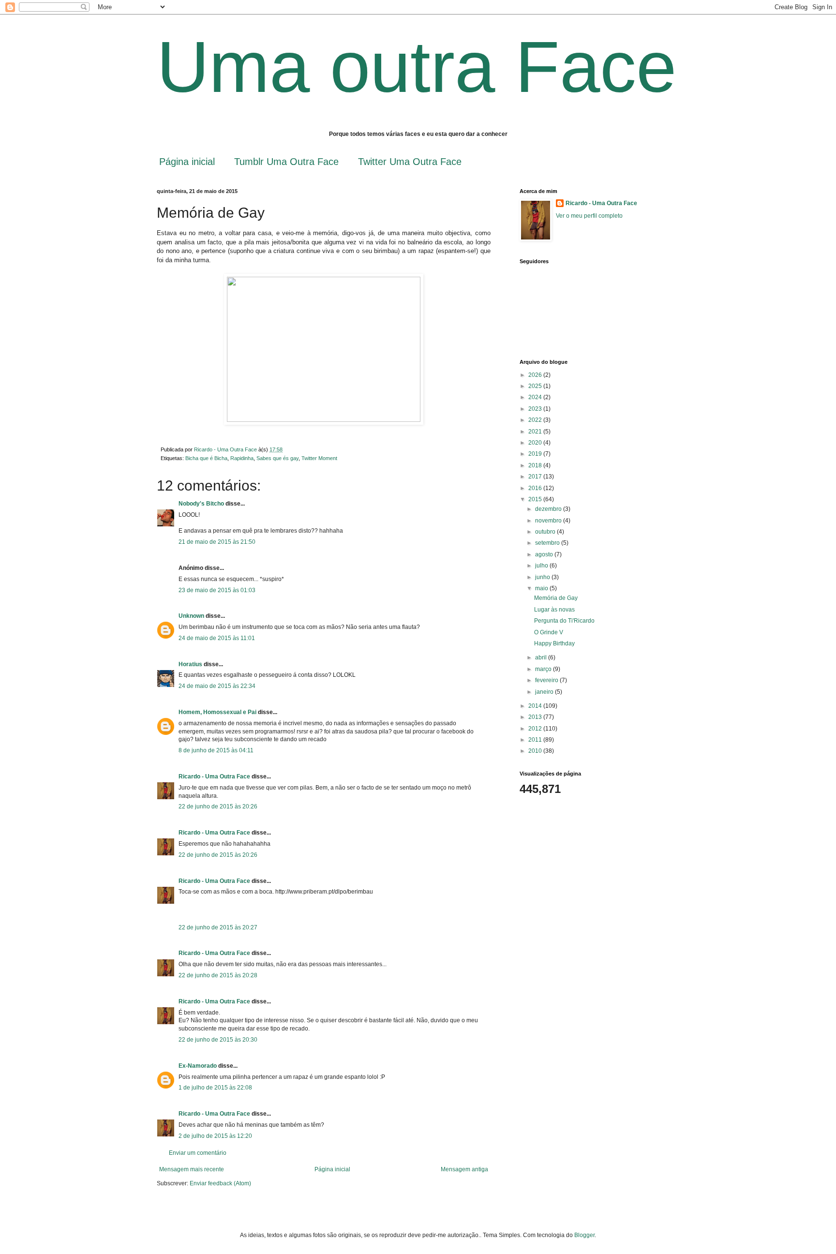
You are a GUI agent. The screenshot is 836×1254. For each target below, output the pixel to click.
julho (542, 565)
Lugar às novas (554, 609)
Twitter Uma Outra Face (410, 161)
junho (543, 577)
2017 (535, 476)
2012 (535, 728)
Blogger (584, 1235)
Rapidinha (242, 458)
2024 (535, 397)
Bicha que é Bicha (206, 458)
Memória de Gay (556, 598)
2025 (535, 386)
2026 (535, 375)
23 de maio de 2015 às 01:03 (217, 590)
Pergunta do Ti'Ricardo (564, 620)
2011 (535, 739)
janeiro (545, 691)
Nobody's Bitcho (201, 503)
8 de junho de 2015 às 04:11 (216, 750)
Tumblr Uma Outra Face (286, 161)
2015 (535, 499)
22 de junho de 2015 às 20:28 (218, 975)
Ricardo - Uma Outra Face (214, 776)
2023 (535, 408)
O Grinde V (548, 632)
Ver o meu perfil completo (589, 215)
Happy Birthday (554, 643)
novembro (549, 520)
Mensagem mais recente (191, 1169)
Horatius (190, 664)
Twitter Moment (319, 458)
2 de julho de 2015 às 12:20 (215, 1136)
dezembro (549, 509)
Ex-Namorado (198, 1065)
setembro (548, 542)
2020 (535, 442)
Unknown (191, 615)
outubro (546, 531)
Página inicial (187, 161)
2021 (535, 431)
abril (541, 657)
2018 (535, 465)
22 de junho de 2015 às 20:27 (218, 927)
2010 (535, 750)
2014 (535, 705)
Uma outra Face (416, 66)
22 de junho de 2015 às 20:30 (218, 1039)
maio (542, 588)
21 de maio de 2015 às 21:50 (217, 541)
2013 (535, 717)
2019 (535, 453)
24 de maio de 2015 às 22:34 (217, 686)
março (544, 669)
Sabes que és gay (277, 458)
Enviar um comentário (197, 1153)
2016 (535, 488)
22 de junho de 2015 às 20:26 (218, 806)
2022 (535, 420)
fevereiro (547, 680)
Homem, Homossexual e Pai (217, 712)
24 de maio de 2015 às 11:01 (217, 638)
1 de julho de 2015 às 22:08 (215, 1087)
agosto (544, 554)
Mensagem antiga (464, 1169)
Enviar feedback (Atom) (220, 1183)
